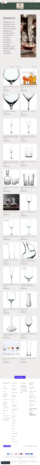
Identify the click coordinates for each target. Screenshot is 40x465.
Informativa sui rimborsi (22, 460)
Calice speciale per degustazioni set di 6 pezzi (28, 334)
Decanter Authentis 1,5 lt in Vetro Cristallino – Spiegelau (10, 334)
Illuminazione (15, 392)
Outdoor (13, 422)
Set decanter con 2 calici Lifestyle (10, 211)
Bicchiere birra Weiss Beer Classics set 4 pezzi (28, 359)
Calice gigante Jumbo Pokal (9, 111)
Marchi (13, 438)
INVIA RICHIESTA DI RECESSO (7, 419)
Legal (4, 391)
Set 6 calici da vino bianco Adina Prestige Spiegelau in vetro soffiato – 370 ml (11, 162)
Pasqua (13, 428)
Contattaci (5, 388)
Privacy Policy (6, 399)
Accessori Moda (14, 416)
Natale (13, 402)
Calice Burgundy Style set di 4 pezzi (28, 236)
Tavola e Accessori (14, 396)
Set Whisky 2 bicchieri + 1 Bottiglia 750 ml (11, 188)
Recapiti (20, 463)
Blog (4, 413)
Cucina (13, 399)
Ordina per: (12, 66)
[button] (2, 6)
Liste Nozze (14, 436)
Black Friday (14, 441)
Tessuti (13, 413)
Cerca (4, 385)
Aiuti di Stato (6, 415)
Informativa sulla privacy (31, 460)
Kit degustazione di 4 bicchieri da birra (28, 87)
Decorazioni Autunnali (14, 405)
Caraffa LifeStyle (24, 309)
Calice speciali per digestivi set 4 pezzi (10, 359)
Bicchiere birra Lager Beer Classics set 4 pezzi (10, 261)
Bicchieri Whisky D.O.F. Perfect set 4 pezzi (28, 188)
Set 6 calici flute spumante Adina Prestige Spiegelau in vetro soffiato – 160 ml (11, 137)
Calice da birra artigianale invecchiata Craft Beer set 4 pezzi (28, 285)
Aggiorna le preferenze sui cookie (10, 460)
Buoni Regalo (15, 433)
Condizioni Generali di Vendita (5, 395)
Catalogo (14, 385)
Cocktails (14, 420)
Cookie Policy (6, 407)
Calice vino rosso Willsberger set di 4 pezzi (11, 310)
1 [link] (16, 368)
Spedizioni (5, 410)
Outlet (13, 430)
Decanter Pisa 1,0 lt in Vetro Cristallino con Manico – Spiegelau (28, 261)
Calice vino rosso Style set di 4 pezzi (11, 236)
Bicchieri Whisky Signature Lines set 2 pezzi (29, 162)
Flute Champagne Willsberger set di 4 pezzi (11, 285)
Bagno (13, 425)
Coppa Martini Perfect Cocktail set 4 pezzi (28, 112)
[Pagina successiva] (23, 368)
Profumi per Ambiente (14, 389)
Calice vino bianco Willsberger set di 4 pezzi (29, 212)
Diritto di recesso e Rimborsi (5, 404)
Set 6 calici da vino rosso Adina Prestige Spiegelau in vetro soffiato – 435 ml (29, 137)
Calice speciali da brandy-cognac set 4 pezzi (11, 87)
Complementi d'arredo (15, 410)
